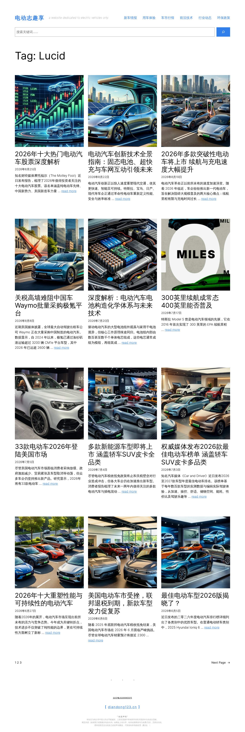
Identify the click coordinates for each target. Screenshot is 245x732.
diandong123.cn (122, 707)
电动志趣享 (29, 18)
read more (68, 191)
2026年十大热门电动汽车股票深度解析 (49, 158)
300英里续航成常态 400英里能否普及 (190, 301)
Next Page (220, 662)
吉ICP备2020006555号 (122, 698)
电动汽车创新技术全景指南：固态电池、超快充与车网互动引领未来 (120, 161)
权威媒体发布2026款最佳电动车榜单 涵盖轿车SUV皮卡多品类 (195, 454)
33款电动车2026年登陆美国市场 (46, 450)
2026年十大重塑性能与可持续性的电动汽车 (49, 599)
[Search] (223, 32)
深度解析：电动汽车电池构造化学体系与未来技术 (120, 305)
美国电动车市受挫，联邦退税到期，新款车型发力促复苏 (120, 603)
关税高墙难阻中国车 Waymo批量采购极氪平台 (48, 305)
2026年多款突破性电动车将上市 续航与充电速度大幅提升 (195, 161)
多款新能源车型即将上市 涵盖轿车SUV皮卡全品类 (121, 454)
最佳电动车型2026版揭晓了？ (195, 599)
